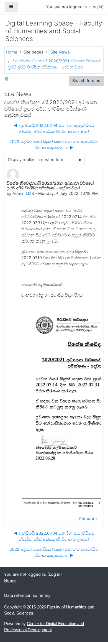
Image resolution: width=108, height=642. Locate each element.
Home (11, 52)
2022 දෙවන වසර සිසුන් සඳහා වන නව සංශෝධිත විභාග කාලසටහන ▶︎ (54, 144)
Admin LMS (23, 193)
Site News (60, 52)
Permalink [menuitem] (88, 518)
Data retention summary (27, 595)
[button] (7, 81)
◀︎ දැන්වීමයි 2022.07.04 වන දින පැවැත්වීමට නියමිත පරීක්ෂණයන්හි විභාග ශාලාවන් (54, 128)
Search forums (86, 80)
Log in (96, 6)
